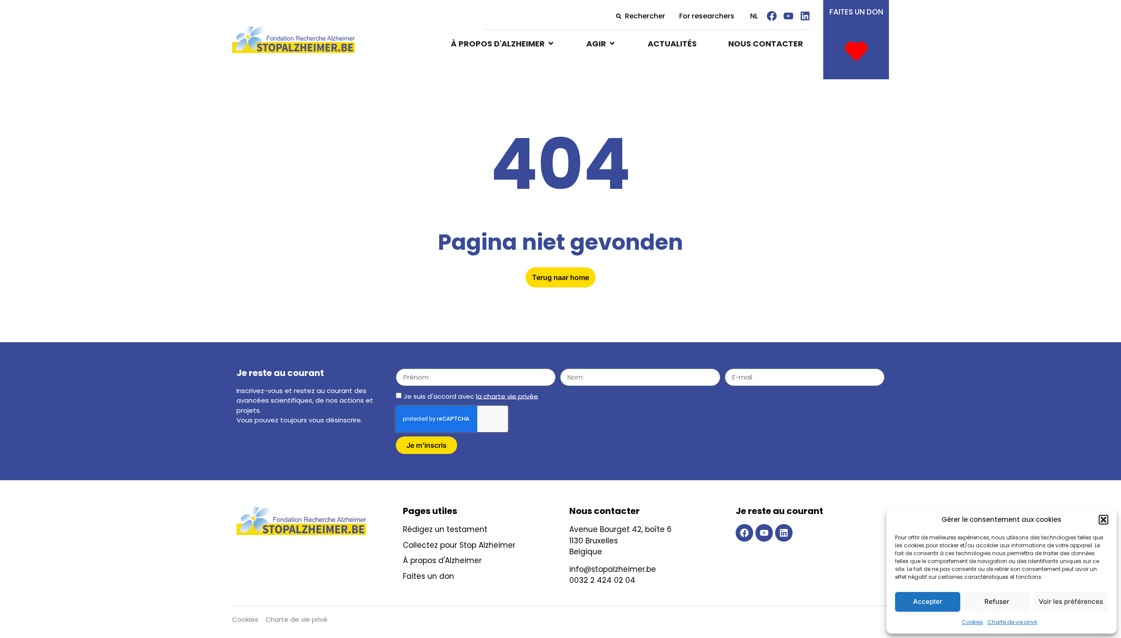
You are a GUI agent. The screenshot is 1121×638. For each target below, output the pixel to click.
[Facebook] (772, 16)
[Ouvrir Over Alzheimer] (551, 44)
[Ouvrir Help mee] (612, 44)
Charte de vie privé (1012, 622)
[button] (1103, 519)
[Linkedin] (805, 16)
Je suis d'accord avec (471, 396)
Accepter (927, 601)
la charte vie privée (507, 396)
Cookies (972, 622)
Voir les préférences (1071, 601)
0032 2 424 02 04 (602, 580)
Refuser (996, 601)
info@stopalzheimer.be (612, 569)
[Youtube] (788, 16)
